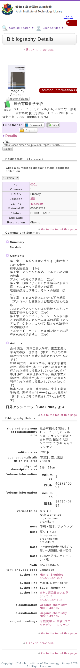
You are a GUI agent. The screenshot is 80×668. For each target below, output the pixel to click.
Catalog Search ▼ (21, 27)
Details (11, 136)
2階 (32, 198)
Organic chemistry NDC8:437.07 (53, 606)
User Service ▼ (52, 27)
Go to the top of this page (59, 229)
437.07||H (36, 203)
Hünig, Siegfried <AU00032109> (52, 576)
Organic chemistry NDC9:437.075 (53, 614)
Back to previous (40, 49)
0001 (33, 184)
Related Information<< (59, 90)
